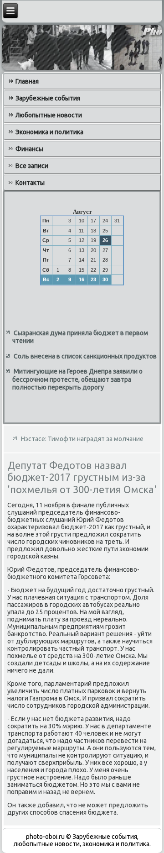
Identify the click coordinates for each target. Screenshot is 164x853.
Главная (27, 81)
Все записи (31, 165)
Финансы (29, 149)
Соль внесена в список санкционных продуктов (85, 356)
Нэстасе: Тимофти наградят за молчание (82, 438)
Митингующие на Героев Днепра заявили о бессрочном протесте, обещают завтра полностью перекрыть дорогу (77, 379)
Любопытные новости (48, 115)
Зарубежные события (47, 98)
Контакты (30, 182)
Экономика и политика (49, 132)
